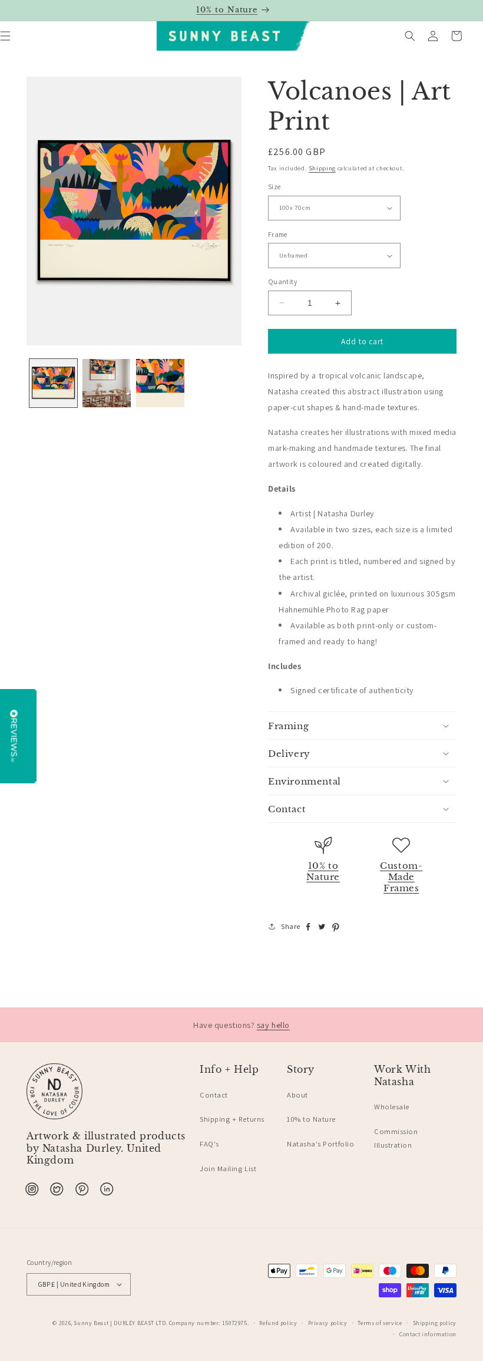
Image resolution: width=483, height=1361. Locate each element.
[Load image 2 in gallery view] (106, 383)
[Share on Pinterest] (336, 928)
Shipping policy (434, 1323)
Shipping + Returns (232, 1119)
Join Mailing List (228, 1169)
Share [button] (290, 926)
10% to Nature (323, 871)
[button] (410, 36)
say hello (273, 1024)
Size (274, 186)
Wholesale (391, 1107)
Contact (214, 1095)
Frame (277, 234)
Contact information (427, 1334)
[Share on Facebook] (308, 928)
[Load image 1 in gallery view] (53, 383)
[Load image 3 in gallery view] (160, 383)
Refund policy (278, 1323)
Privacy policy (328, 1323)
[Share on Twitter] (322, 928)
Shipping (322, 168)
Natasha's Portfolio (320, 1144)
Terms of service (380, 1323)
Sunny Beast (91, 1323)
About (297, 1095)
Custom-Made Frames (401, 877)
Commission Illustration (396, 1138)
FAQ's (209, 1144)
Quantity (282, 281)
